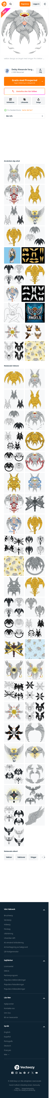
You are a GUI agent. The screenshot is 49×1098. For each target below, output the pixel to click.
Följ (40, 72)
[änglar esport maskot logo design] (14, 437)
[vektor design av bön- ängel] (14, 215)
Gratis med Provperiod (24, 81)
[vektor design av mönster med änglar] (14, 497)
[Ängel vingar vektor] (15, 338)
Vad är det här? (27, 110)
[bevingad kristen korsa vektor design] (14, 278)
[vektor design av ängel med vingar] (14, 236)
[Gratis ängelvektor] (15, 456)
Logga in (36, 4)
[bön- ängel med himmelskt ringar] (14, 795)
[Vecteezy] (4, 4)
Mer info (9, 116)
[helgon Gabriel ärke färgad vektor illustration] (33, 318)
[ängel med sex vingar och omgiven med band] (14, 649)
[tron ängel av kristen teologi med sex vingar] (33, 436)
